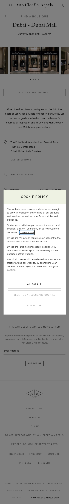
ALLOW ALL (34, 284)
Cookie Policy (27, 232)
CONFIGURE (34, 305)
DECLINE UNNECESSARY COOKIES (34, 294)
